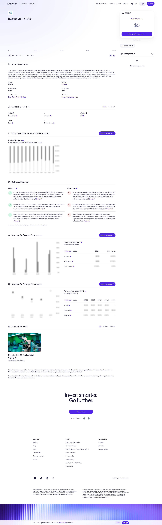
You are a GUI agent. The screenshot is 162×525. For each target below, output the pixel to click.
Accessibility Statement (73, 463)
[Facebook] (35, 478)
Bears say (71, 188)
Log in (142, 4)
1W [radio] (13, 55)
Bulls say (12, 188)
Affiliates (101, 446)
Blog (34, 446)
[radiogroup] (21, 55)
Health (64, 84)
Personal (24, 4)
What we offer (101, 4)
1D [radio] (9, 55)
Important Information (73, 442)
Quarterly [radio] (67, 251)
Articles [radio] (105, 326)
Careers (101, 442)
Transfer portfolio (38, 456)
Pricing (112, 4)
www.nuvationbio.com (70, 97)
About (119, 4)
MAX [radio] (32, 55)
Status (35, 459)
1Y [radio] (24, 55)
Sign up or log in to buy (135, 34)
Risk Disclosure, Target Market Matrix (77, 449)
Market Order (135, 19)
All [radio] (100, 326)
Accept (125, 523)
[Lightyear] (12, 4)
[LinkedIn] (47, 478)
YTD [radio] (20, 55)
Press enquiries (103, 449)
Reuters (38, 199)
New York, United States (17, 97)
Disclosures (69, 466)
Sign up (150, 4)
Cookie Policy (62, 523)
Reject (118, 523)
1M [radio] (16, 55)
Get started (81, 412)
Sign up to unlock (106, 133)
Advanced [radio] (111, 107)
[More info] (152, 53)
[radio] (110, 55)
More (124, 4)
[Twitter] (41, 478)
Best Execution (70, 452)
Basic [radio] (104, 107)
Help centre (36, 452)
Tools (34, 449)
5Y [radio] (28, 55)
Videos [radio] (112, 326)
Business (31, 4)
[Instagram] (53, 478)
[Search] (136, 4)
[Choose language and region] (132, 4)
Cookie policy (70, 459)
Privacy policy (70, 456)
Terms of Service (71, 446)
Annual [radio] (75, 251)
